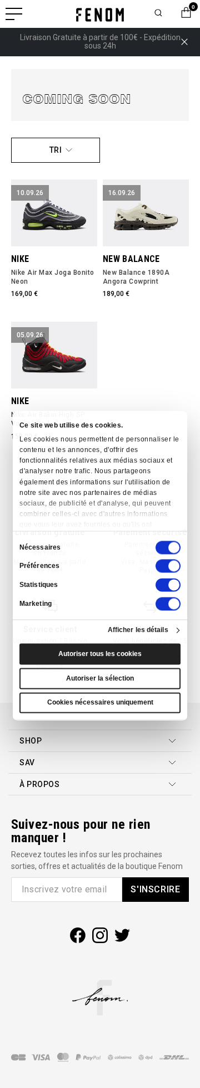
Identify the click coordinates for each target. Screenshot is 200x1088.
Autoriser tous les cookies (100, 654)
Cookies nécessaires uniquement (100, 703)
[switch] (168, 566)
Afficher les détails (138, 630)
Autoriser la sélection (100, 678)
